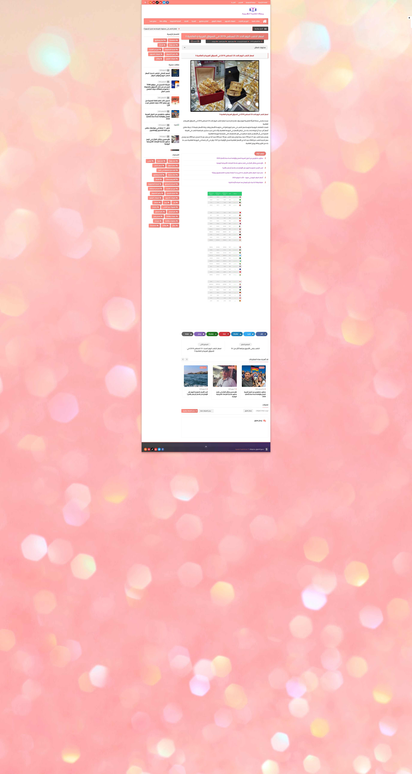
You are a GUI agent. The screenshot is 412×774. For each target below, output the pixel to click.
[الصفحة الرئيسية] (264, 21)
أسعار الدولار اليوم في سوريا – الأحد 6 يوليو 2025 (247, 177)
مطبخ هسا (153, 21)
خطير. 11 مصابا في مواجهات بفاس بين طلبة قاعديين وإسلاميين (157, 129)
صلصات (154, 207)
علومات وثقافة (171, 216)
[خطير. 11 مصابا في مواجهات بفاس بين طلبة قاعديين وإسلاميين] (175, 127)
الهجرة (194, 21)
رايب (174, 202)
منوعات (214, 41)
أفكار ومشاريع (159, 40)
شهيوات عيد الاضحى (169, 207)
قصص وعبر (157, 216)
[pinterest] (153, 2)
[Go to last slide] (186, 359)
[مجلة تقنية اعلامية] (252, 11)
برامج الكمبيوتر (171, 54)
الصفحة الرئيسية (262, 2)
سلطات (156, 202)
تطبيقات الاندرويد (230, 21)
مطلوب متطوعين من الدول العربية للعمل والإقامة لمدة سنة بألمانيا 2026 (198, 28)
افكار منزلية (172, 174)
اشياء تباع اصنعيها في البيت (167, 170)
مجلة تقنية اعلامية (241, 449)
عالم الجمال (172, 211)
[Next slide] (183, 359)
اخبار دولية (172, 44)
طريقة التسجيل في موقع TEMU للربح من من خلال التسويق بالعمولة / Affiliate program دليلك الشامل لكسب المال (157, 88)
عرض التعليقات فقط (205, 411)
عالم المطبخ (159, 211)
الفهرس (240, 2)
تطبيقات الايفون (216, 21)
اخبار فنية (160, 161)
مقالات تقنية (256, 21)
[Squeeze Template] (266, 449)
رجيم (165, 202)
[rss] (150, 2)
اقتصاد (186, 21)
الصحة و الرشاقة (155, 188)
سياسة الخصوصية (250, 2)
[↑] (206, 446)
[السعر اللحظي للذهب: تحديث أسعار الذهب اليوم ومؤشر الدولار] (175, 73)
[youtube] (160, 2)
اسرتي (149, 161)
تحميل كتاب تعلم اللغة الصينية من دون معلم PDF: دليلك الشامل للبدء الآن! (157, 103)
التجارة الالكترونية (175, 21)
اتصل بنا (233, 2)
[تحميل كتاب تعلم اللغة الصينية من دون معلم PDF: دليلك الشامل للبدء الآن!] (175, 100)
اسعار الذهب (222, 41)
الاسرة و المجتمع (170, 184)
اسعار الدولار (231, 41)
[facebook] (167, 2)
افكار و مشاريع (203, 21)
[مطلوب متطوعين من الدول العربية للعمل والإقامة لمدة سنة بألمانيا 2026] (175, 114)
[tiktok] (157, 2)
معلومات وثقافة (170, 221)
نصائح (174, 225)
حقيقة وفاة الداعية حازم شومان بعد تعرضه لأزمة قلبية (246, 182)
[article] (204, 347)
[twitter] (164, 2)
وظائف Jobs (163, 21)
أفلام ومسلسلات (171, 179)
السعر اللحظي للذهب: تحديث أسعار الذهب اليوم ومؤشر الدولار (148, 28)
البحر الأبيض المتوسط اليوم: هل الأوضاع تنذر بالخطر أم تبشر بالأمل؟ (242, 167)
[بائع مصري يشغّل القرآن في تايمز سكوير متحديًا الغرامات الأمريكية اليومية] (175, 139)
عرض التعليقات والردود (189, 411)
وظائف (158, 58)
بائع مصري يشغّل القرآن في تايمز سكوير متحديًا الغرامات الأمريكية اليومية (240, 163)
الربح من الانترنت (243, 21)
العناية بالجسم (171, 193)
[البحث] (145, 2)
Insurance (173, 40)
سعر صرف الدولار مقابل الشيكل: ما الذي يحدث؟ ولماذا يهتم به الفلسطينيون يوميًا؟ (237, 172)
